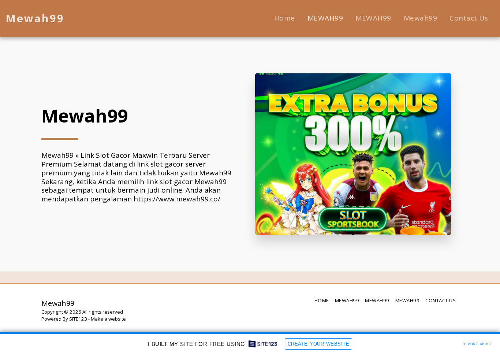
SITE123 (78, 318)
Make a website (108, 318)
